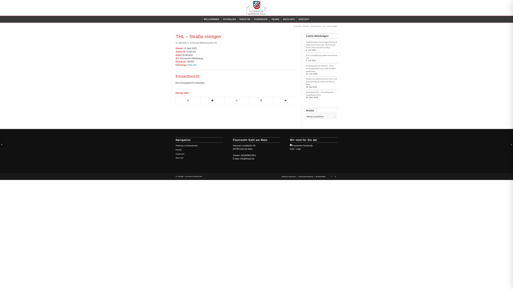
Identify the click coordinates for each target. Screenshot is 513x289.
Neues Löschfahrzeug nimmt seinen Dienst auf (321, 56)
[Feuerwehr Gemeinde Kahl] (256, 8)
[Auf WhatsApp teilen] (237, 100)
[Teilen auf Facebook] (188, 100)
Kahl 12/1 (213, 43)
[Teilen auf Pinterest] (261, 100)
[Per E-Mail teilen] (285, 100)
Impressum (180, 154)
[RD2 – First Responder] (2, 144)
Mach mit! (179, 158)
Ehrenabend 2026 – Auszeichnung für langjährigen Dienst (319, 93)
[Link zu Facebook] (331, 176)
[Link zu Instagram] (335, 176)
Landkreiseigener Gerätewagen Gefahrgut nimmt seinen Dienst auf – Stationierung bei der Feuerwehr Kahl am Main (321, 45)
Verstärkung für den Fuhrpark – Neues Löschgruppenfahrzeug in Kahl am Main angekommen (321, 68)
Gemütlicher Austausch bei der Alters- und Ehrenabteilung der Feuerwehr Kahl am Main (321, 81)
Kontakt (179, 150)
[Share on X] (212, 100)
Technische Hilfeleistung (199, 43)
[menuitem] (211, 19)
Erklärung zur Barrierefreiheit (187, 146)
